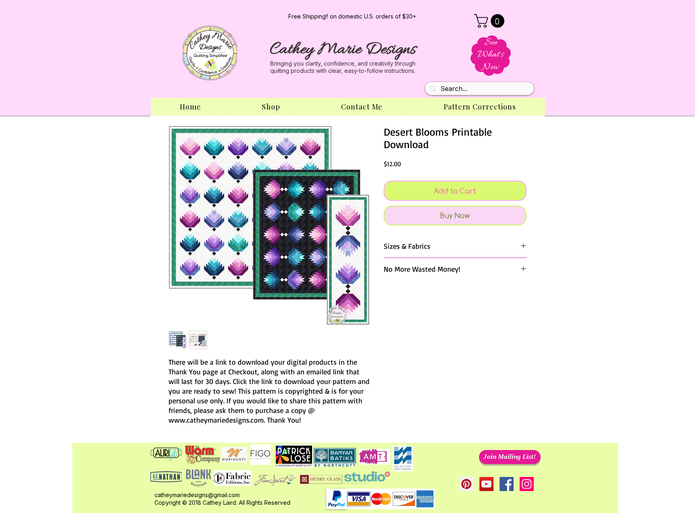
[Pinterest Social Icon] (466, 484)
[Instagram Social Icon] (527, 484)
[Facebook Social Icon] (507, 484)
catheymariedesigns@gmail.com (197, 494)
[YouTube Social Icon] (486, 484)
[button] (491, 21)
